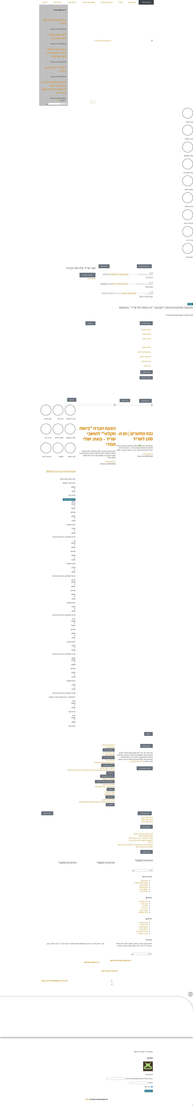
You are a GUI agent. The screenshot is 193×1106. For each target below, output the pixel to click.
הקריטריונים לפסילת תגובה (143, 950)
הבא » (58, 100)
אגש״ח (120, 2)
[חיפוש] (133, 870)
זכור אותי (147, 1087)
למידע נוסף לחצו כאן (137, 761)
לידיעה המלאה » (147, 454)
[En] (92, 101)
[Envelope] (87, 101)
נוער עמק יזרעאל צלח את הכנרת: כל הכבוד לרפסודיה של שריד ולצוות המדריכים (53, 87)
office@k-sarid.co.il (92, 962)
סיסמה (150, 1082)
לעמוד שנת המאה (100, 304)
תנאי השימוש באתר (106, 967)
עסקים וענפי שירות (89, 2)
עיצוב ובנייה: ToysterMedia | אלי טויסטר (54, 981)
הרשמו (87, 1099)
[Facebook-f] (82, 101)
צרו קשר (45, 2)
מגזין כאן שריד (146, 361)
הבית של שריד (146, 2)
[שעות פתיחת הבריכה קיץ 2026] (72, 464)
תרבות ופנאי (72, 2)
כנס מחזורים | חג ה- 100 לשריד (54, 21)
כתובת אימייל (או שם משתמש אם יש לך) (139, 1078)
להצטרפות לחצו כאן (112, 304)
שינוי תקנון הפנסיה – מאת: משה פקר (56, 36)
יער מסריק (147, 366)
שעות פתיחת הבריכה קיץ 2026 (60, 471)
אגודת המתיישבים (107, 2)
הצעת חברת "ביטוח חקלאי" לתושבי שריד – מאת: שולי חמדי (55, 52)
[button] (144, 266)
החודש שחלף (146, 347)
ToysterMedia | (110, 943)
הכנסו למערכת (146, 329)
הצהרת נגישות (95, 967)
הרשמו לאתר (146, 334)
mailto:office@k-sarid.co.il (120, 960)
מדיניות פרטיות (85, 967)
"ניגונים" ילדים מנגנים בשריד (55, 69)
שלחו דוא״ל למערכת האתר (109, 971)
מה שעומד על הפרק (144, 352)
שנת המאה (132, 2)
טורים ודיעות (147, 339)
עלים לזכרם (57, 2)
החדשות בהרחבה (145, 356)
